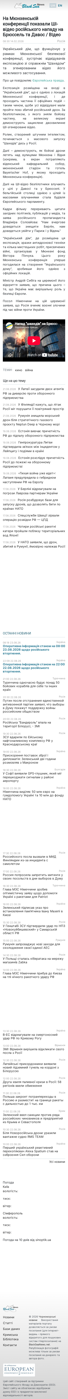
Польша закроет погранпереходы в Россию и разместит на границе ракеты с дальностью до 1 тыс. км (33, 1100)
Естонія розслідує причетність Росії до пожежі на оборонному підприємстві (33, 462)
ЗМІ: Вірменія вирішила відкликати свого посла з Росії (33, 1051)
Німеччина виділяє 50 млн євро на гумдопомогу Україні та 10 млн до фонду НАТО (33, 795)
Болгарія (60, 769)
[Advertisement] (34, 588)
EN (60, 5)
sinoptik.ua (43, 1240)
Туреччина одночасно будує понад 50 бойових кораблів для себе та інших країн (31, 686)
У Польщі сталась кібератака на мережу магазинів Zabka (33, 960)
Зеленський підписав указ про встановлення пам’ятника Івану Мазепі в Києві (33, 911)
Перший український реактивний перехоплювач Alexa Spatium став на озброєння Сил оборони (30, 1151)
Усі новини (57, 1162)
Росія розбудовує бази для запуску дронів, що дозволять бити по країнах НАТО (31, 504)
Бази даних (11, 1329)
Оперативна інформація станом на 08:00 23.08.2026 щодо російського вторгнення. (34, 649)
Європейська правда (48, 80)
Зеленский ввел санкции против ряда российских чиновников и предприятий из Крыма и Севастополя (33, 1118)
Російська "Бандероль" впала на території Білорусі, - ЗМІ (27, 724)
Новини (8, 1317)
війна (29, 370)
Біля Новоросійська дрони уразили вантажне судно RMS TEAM (29, 1134)
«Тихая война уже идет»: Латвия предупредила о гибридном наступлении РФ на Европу (29, 477)
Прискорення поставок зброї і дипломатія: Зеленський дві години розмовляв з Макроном (29, 758)
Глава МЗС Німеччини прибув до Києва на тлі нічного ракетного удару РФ (32, 975)
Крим (62, 1111)
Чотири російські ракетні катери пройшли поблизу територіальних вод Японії (34, 531)
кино (18, 370)
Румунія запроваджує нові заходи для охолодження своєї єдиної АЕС (31, 946)
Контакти (10, 1345)
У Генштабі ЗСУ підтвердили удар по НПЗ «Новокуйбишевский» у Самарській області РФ (34, 929)
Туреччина (59, 678)
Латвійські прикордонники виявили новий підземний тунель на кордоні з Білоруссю (31, 1067)
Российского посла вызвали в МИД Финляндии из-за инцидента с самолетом (29, 860)
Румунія (60, 940)
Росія (61, 41)
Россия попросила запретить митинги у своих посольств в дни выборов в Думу (33, 876)
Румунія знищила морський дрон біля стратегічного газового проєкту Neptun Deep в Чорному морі (31, 420)
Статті (8, 1323)
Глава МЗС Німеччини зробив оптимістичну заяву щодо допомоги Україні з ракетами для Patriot (30, 892)
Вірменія (60, 1045)
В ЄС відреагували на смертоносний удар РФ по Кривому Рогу (30, 1036)
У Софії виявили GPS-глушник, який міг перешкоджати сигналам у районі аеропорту (32, 776)
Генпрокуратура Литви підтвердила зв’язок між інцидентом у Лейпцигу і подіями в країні (31, 446)
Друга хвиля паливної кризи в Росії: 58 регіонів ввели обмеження (32, 1083)
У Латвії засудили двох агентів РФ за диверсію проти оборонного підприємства (33, 393)
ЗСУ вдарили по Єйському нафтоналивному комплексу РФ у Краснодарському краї (28, 740)
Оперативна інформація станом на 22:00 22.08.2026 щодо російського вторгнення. (34, 667)
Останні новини (17, 633)
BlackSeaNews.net (39, 1344)
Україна (60, 642)
